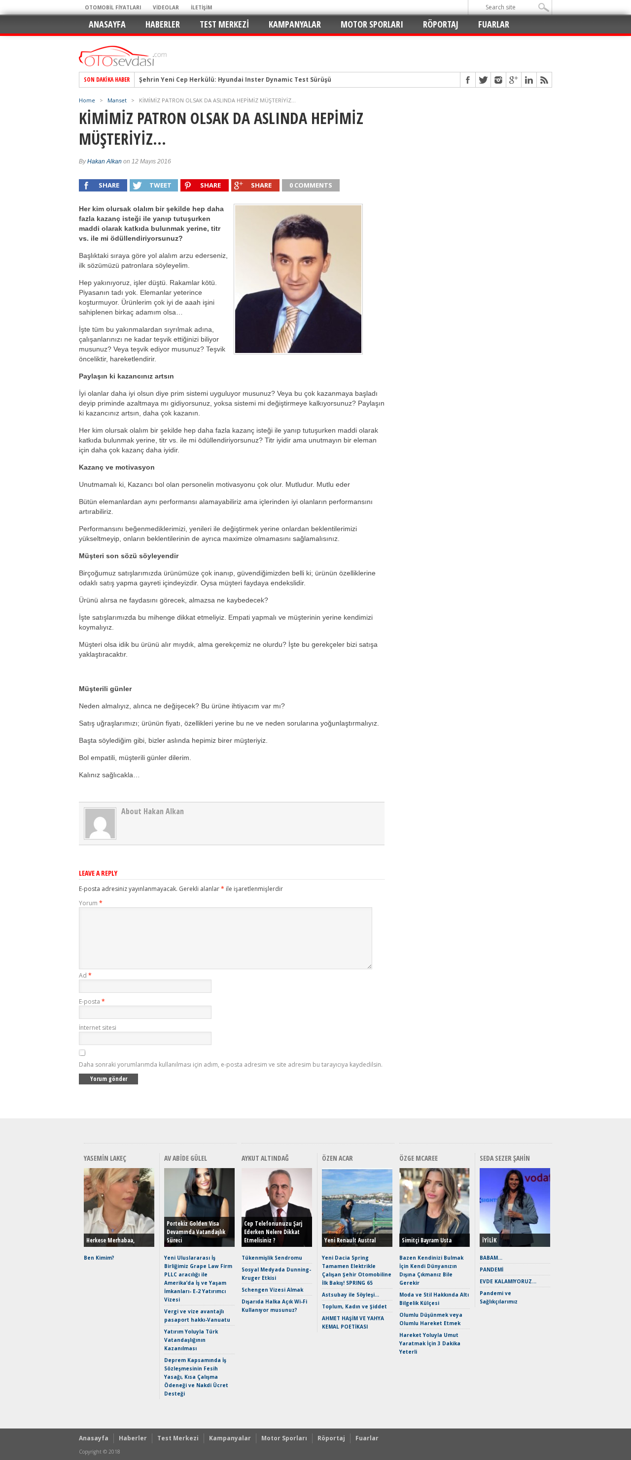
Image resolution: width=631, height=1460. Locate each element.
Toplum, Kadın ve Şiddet (354, 1306)
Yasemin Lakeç (105, 1158)
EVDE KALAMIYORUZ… (508, 1281)
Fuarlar (493, 24)
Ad (85, 975)
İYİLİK (489, 1240)
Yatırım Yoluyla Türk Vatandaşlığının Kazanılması (191, 1340)
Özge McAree (418, 1158)
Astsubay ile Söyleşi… (350, 1294)
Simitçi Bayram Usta (427, 1240)
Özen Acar (337, 1158)
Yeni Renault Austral (350, 1240)
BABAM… (491, 1257)
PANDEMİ (491, 1269)
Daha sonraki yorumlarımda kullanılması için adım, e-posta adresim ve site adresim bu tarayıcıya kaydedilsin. (231, 1064)
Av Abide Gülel (185, 1158)
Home (87, 100)
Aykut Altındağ (265, 1158)
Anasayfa (107, 24)
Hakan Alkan (104, 161)
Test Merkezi (224, 24)
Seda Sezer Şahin (505, 1158)
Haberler (162, 24)
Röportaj (440, 24)
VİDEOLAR (166, 7)
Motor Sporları (372, 24)
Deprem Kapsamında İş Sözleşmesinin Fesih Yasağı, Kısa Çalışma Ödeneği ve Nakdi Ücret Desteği (196, 1377)
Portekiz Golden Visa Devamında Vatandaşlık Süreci (196, 1231)
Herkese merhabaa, (110, 1240)
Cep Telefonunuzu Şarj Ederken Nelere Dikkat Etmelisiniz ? (273, 1231)
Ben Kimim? (99, 1257)
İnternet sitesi (97, 1027)
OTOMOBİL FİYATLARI (113, 7)
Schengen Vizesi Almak (272, 1289)
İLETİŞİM (201, 7)
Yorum (91, 903)
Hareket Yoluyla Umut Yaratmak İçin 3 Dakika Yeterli (429, 1343)
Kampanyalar (295, 24)
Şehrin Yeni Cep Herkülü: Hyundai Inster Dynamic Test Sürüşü (235, 80)
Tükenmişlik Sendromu (272, 1257)
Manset (117, 100)
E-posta (92, 1001)
